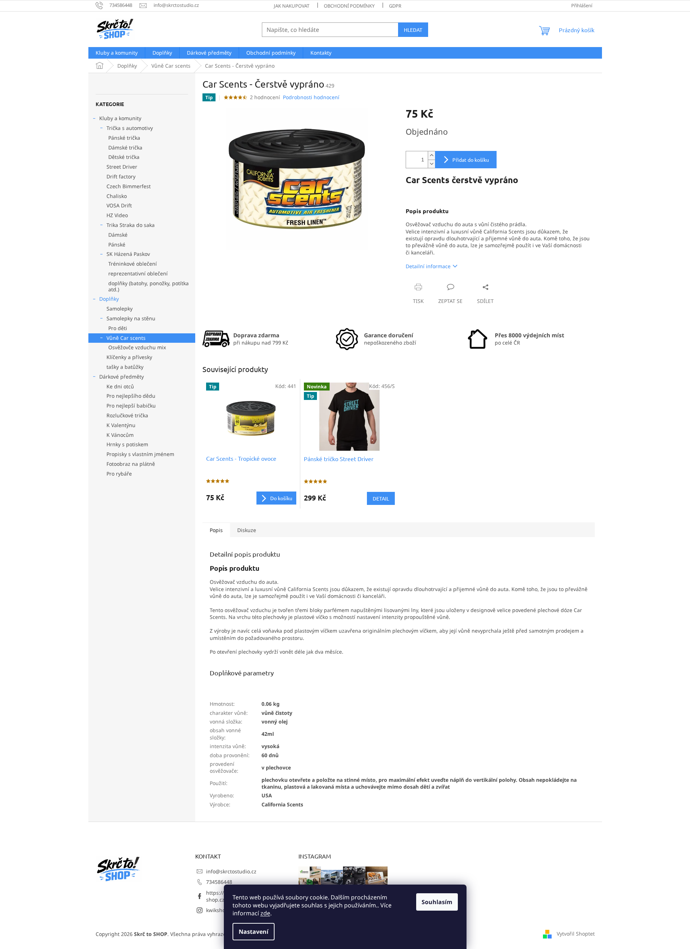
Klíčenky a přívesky (129, 357)
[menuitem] (116, 53)
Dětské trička (123, 156)
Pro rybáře (119, 473)
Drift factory (120, 176)
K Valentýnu (120, 425)
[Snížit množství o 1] (431, 164)
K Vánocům (120, 434)
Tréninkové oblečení (132, 263)
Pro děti (117, 328)
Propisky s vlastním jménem (140, 454)
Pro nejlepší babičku (131, 405)
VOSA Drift (119, 205)
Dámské (117, 234)
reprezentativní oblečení (138, 273)
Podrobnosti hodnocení (311, 97)
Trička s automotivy (129, 128)
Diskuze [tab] (246, 530)
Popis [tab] (216, 530)
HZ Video (117, 215)
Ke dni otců (120, 386)
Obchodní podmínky (349, 6)
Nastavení (253, 932)
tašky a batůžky (124, 366)
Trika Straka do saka (130, 225)
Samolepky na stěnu (130, 318)
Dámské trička (125, 147)
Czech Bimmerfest (128, 186)
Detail (381, 498)
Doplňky (109, 298)
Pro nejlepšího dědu (130, 395)
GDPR (395, 6)
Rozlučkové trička (127, 415)
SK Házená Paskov (128, 253)
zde (265, 913)
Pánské (116, 244)
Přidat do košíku (470, 159)
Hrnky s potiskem (127, 444)
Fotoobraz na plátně (130, 463)
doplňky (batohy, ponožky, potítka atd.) (148, 286)
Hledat (413, 29)
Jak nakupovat (291, 6)
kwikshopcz (220, 910)
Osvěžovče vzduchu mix (137, 347)
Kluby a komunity (120, 118)
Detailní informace (428, 266)
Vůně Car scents (126, 337)
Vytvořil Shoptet (576, 933)
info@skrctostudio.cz (231, 871)
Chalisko (116, 196)
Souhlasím (437, 902)
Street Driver (121, 166)
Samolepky (119, 308)
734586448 (219, 881)
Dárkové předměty (121, 376)
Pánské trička (124, 137)
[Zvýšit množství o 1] (431, 155)
